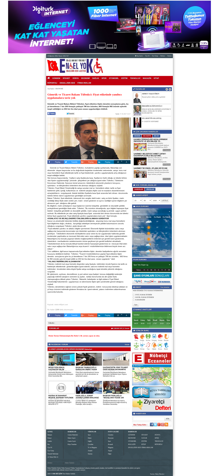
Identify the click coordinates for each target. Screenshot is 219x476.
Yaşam (110, 451)
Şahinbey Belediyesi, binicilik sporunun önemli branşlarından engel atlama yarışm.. (158, 172)
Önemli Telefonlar (53, 454)
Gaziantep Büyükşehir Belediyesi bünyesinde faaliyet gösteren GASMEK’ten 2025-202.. (158, 146)
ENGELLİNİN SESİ (134, 447)
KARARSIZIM (140, 300)
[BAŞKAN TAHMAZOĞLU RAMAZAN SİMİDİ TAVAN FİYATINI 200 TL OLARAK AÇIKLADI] (89, 359)
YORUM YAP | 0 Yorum (121, 328)
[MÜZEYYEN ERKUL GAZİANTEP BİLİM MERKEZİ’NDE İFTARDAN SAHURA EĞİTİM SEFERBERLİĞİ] (62, 359)
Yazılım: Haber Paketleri (157, 474)
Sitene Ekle (53, 457)
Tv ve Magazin (92, 447)
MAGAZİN (131, 444)
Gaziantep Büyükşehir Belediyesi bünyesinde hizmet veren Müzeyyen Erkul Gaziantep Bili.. (60, 374)
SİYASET (144, 435)
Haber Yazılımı (69, 463)
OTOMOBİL (132, 441)
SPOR (157, 438)
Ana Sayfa (139, 56)
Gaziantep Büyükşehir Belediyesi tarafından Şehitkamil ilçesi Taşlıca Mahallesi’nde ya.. (115, 374)
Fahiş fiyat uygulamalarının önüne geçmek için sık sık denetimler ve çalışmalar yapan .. (87, 374)
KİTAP (143, 444)
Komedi (110, 444)
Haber (90, 438)
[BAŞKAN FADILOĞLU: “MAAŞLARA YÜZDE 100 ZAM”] (116, 387)
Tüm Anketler (164, 287)
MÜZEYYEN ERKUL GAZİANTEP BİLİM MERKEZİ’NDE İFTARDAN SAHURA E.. (59, 370)
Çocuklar (90, 444)
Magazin (110, 447)
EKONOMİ (59, 89)
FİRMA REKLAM (147, 447)
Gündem (110, 435)
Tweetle (74, 162)
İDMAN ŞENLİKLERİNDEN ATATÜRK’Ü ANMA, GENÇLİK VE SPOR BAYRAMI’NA (156, 99)
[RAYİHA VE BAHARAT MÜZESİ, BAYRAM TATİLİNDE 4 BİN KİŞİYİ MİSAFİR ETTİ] (62, 387)
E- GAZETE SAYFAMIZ (150, 109)
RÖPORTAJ (158, 444)
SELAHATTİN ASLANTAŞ (151, 106)
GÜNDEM (131, 435)
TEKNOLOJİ (159, 441)
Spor (89, 435)
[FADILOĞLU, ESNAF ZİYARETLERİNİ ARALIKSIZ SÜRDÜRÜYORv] (89, 387)
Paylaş (57, 162)
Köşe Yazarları (72, 444)
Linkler (50, 441)
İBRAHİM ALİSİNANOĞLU (152, 94)
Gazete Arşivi (72, 441)
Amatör (90, 451)
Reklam (162, 56)
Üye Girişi (155, 56)
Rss (49, 444)
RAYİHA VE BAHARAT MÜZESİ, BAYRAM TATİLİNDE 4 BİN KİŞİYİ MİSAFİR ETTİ (59, 402)
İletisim (169, 56)
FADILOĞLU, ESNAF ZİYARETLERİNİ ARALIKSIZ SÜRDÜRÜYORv (87, 398)
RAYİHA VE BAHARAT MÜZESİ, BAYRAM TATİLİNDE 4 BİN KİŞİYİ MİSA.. (60, 398)
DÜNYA (157, 435)
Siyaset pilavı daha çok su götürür (153, 121)
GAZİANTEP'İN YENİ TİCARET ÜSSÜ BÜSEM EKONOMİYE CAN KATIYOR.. (115, 369)
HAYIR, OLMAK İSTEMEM (144, 297)
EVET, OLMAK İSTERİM (143, 295)
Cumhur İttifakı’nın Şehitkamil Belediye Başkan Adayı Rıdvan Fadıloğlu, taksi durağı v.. (86, 402)
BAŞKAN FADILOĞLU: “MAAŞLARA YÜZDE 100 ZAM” (113, 398)
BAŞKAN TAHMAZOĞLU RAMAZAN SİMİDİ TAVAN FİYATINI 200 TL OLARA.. (86, 369)
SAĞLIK (144, 438)
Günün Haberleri (73, 435)
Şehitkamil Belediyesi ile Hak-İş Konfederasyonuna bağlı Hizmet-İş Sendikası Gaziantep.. (115, 402)
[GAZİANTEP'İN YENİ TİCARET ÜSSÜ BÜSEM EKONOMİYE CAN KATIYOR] (116, 359)
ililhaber (50, 463)
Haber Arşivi (71, 438)
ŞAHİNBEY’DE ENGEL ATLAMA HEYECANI (150, 168)
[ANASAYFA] (75, 66)
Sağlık (90, 441)
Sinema (90, 454)
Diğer (109, 454)
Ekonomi (110, 438)
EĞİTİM (144, 441)
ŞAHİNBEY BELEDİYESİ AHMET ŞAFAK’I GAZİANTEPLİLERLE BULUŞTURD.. (150, 155)
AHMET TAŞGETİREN (150, 118)
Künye (50, 438)
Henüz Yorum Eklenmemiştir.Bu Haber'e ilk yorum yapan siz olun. (74, 336)
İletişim (50, 435)
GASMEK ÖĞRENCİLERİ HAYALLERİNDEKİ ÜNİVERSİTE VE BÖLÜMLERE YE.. (150, 140)
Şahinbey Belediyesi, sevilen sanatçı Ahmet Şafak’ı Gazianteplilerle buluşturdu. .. (158, 160)
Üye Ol (147, 56)
